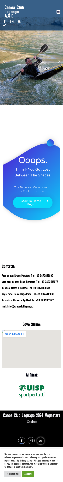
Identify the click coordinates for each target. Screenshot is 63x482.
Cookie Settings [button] (12, 474)
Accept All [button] (28, 474)
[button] (59, 12)
